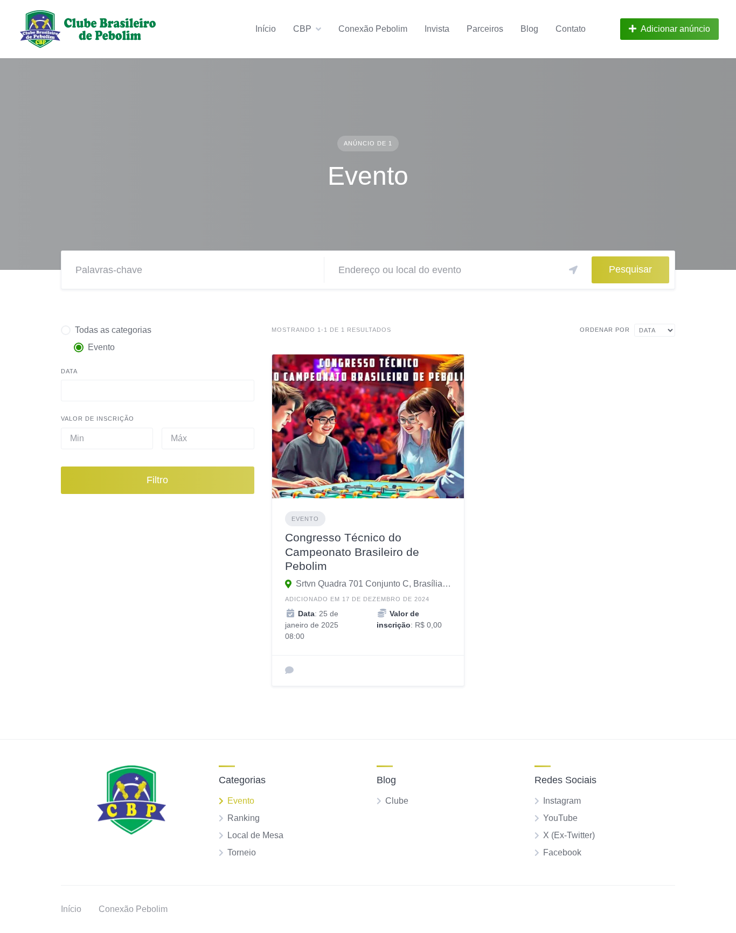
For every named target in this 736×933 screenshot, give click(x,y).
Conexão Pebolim (372, 28)
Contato (571, 28)
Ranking (243, 818)
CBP (302, 28)
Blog (529, 28)
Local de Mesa (255, 835)
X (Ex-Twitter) (569, 835)
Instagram (562, 800)
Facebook (562, 852)
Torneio (241, 852)
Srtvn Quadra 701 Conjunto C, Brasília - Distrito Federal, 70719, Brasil (374, 583)
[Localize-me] (573, 270)
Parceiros (485, 28)
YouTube (560, 818)
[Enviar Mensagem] (289, 670)
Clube (396, 800)
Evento (305, 519)
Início (265, 28)
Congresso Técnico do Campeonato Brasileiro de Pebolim (352, 551)
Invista (437, 28)
